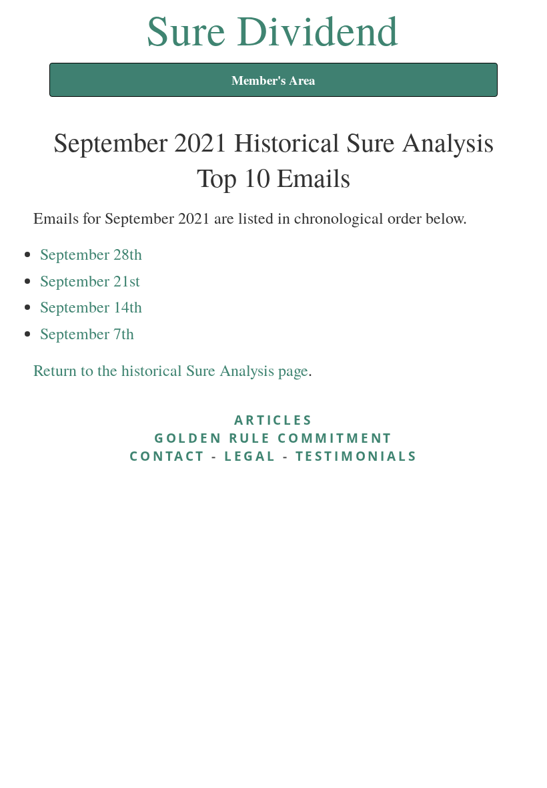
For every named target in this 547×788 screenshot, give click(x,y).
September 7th (87, 333)
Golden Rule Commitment (273, 438)
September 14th (91, 306)
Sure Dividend (272, 28)
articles (273, 420)
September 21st (90, 280)
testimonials (357, 456)
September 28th (91, 253)
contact (167, 456)
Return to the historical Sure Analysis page (170, 370)
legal (250, 456)
